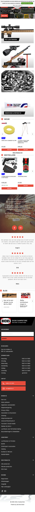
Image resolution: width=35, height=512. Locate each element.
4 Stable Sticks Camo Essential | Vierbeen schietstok (23, 142)
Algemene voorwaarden (8, 405)
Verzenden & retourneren (8, 413)
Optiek (3, 444)
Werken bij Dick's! (6, 426)
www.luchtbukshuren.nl (8, 421)
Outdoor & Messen (6, 452)
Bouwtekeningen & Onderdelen (10, 432)
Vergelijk (3, 484)
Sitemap (3, 416)
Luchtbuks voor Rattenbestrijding (11, 429)
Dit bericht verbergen (27, 3)
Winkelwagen (5, 481)
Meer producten (17, 153)
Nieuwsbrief (5, 329)
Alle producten (5, 464)
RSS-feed (4, 469)
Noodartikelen (5, 454)
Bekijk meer (6, 309)
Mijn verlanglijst (6, 487)
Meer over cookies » (17, 5)
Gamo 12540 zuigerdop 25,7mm (9, 140)
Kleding (3, 449)
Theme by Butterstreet (17, 505)
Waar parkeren (5, 402)
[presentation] (2, 134)
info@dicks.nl (10, 388)
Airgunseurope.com (6, 418)
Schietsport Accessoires (8, 446)
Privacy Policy (5, 410)
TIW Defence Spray (22, 176)
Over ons (3, 400)
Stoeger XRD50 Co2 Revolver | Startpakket (9, 177)
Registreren (4, 479)
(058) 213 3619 (10, 383)
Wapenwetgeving (6, 408)
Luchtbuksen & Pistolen (8, 441)
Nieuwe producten (6, 466)
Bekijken (5, 16)
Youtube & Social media (8, 424)
